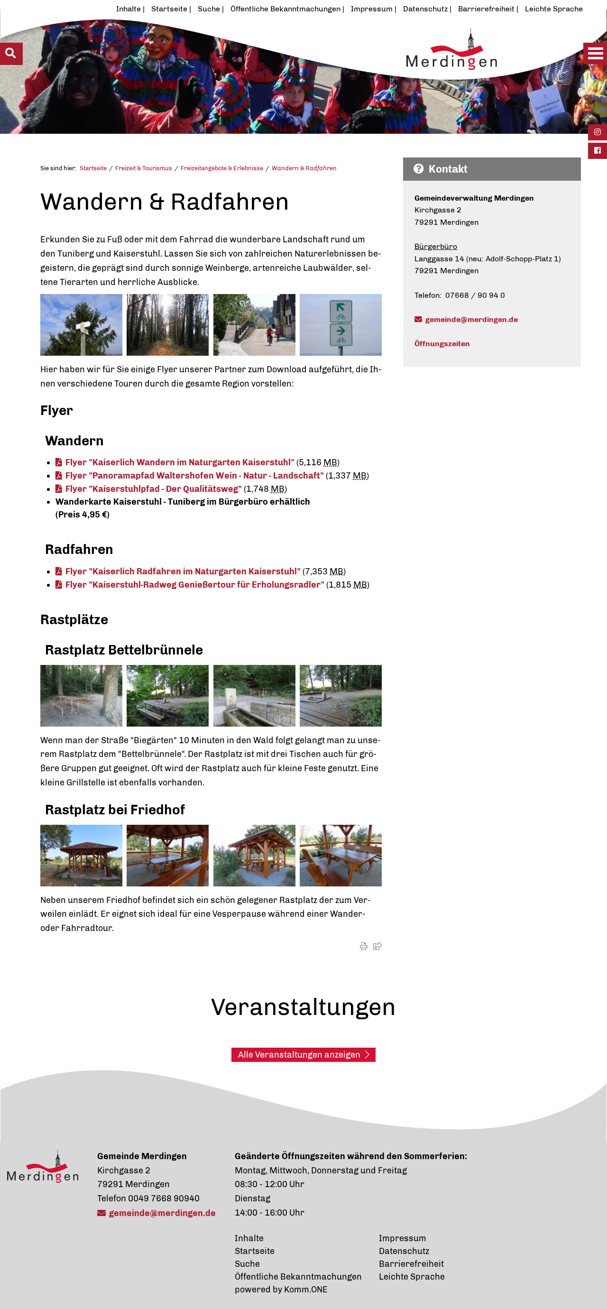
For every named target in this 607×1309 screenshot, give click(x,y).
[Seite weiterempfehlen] (377, 946)
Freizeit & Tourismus (143, 168)
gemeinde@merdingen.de (471, 319)
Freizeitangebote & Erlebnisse (222, 168)
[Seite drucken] (364, 946)
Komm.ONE (306, 1289)
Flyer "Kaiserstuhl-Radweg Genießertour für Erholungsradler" (194, 585)
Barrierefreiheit (486, 8)
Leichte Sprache (554, 8)
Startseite (169, 8)
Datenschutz (425, 8)
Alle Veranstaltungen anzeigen (299, 1055)
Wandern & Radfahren (304, 168)
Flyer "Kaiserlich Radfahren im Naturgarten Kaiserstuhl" (183, 571)
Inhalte (128, 8)
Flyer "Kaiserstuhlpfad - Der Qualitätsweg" (153, 489)
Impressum (372, 8)
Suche (209, 8)
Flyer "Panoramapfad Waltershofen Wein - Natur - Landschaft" (194, 475)
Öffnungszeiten (442, 343)
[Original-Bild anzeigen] (81, 324)
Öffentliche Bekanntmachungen (285, 8)
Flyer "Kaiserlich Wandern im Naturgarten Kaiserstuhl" (179, 462)
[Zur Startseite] (273, 74)
